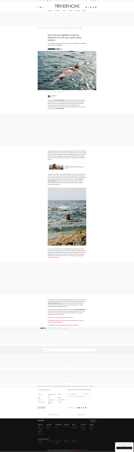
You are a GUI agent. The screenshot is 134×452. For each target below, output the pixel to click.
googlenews (96, 7)
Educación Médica (65, 151)
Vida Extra (48, 427)
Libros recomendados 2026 (56, 386)
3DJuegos (48, 426)
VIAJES (64, 10)
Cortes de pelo (51, 399)
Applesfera (40, 429)
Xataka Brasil (40, 442)
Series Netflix (85, 386)
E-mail (61, 49)
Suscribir (86, 394)
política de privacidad (81, 396)
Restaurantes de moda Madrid (76, 386)
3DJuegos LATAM (50, 440)
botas (39, 399)
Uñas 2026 (91, 386)
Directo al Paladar (67, 426)
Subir (92, 420)
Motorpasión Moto (75, 427)
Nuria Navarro (65, 317)
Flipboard (91, 7)
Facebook (89, 7)
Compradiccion (83, 429)
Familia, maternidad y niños (52, 395)
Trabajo (59, 394)
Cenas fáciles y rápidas (66, 386)
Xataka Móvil (40, 427)
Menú (38, 7)
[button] (54, 95)
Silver (49, 397)
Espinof (56, 427)
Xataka (39, 426)
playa (66, 328)
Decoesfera (83, 427)
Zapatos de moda (61, 399)
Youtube (79, 407)
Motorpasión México (74, 441)
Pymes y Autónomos (92, 428)
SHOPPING (57, 10)
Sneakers (40, 394)
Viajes (39, 397)
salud (56, 328)
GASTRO (70, 10)
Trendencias (83, 426)
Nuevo (40, 7)
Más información (76, 450)
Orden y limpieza (41, 402)
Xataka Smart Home (40, 432)
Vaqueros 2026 (48, 386)
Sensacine (57, 426)
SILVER (84, 10)
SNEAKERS (77, 10)
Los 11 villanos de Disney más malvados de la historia (66, 325)
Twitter (58, 49)
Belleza (59, 397)
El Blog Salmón (92, 426)
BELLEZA (50, 10)
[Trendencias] (67, 6)
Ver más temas (41, 407)
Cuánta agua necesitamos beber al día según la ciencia (74, 167)
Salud (53, 328)
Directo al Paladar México (67, 441)
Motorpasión (74, 426)
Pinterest (86, 7)
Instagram (93, 7)
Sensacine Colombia (57, 443)
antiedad (60, 402)
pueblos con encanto (50, 402)
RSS (83, 407)
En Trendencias (67, 165)
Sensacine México (58, 440)
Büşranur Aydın (54, 317)
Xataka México (40, 440)
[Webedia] (41, 420)
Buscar (43, 7)
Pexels (60, 317)
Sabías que (61, 328)
